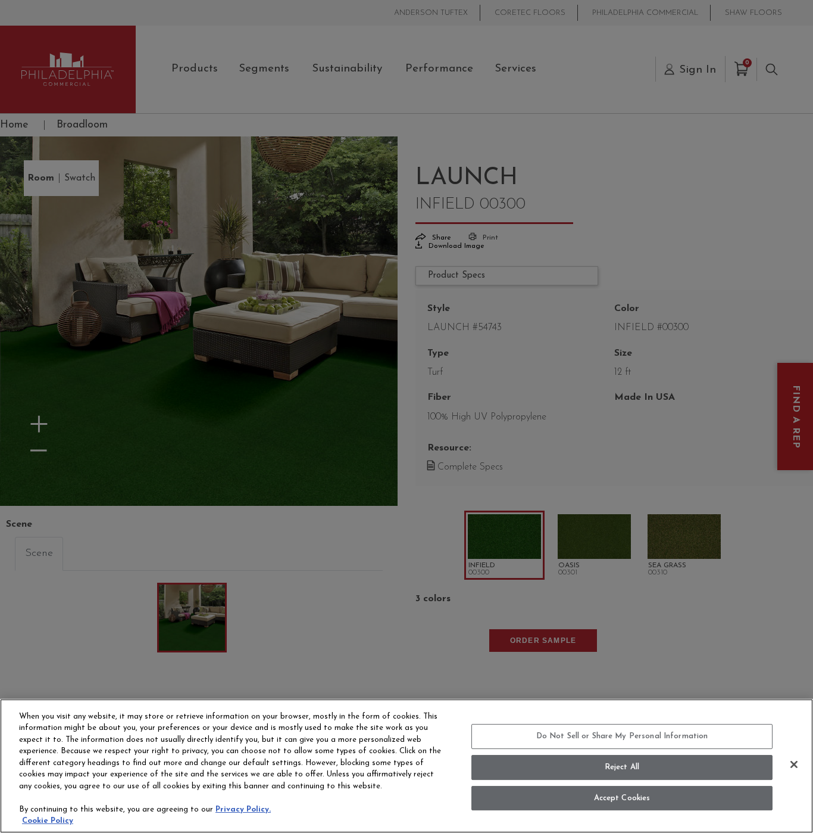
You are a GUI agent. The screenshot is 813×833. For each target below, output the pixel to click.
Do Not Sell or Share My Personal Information (622, 737)
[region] (406, 766)
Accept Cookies (622, 798)
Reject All (622, 767)
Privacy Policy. (243, 809)
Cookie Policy (47, 821)
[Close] (794, 764)
